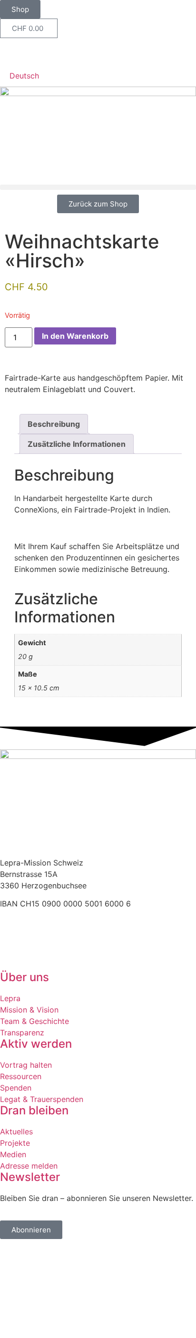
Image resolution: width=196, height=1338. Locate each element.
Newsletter (30, 1177)
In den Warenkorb (75, 336)
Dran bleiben (34, 1110)
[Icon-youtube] (38, 50)
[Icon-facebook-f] (12, 50)
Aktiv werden (36, 1044)
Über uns (24, 977)
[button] (98, 187)
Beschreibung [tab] (54, 424)
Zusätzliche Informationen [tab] (77, 444)
